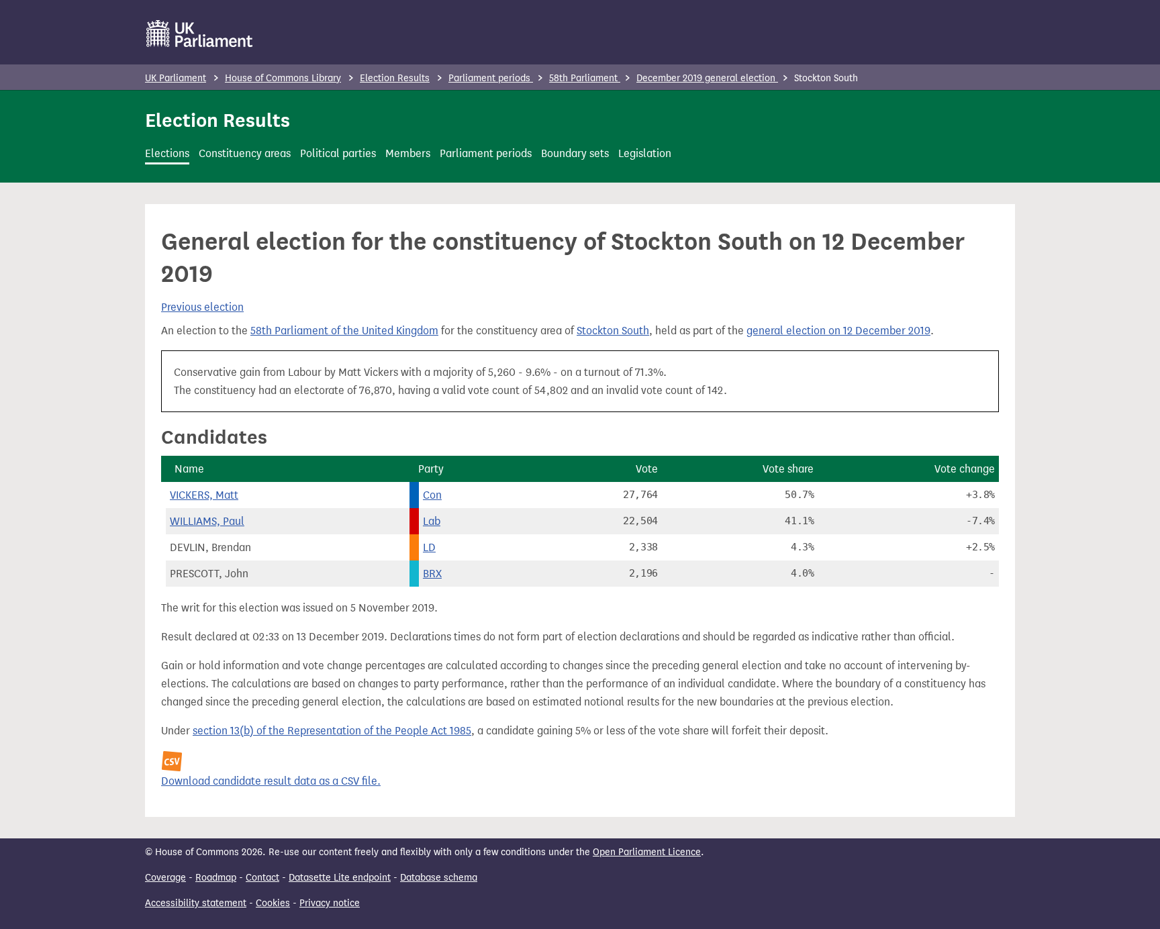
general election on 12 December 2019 (838, 330)
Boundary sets (575, 153)
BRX (432, 573)
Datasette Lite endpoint (340, 877)
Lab (431, 521)
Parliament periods (490, 78)
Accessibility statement (195, 903)
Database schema (438, 877)
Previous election (202, 307)
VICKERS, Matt (204, 495)
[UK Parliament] (199, 33)
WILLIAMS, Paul (207, 521)
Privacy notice (329, 903)
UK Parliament (175, 78)
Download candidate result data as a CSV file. (271, 781)
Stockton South (613, 330)
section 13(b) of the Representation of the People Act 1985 (332, 730)
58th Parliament (584, 78)
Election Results (395, 78)
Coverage (165, 877)
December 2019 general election (707, 78)
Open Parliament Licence (647, 852)
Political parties (338, 153)
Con (432, 495)
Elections (167, 153)
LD (429, 547)
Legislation (644, 153)
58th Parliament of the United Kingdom (344, 330)
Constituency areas (245, 153)
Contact (262, 877)
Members (407, 153)
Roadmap (215, 877)
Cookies (273, 903)
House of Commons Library (283, 78)
